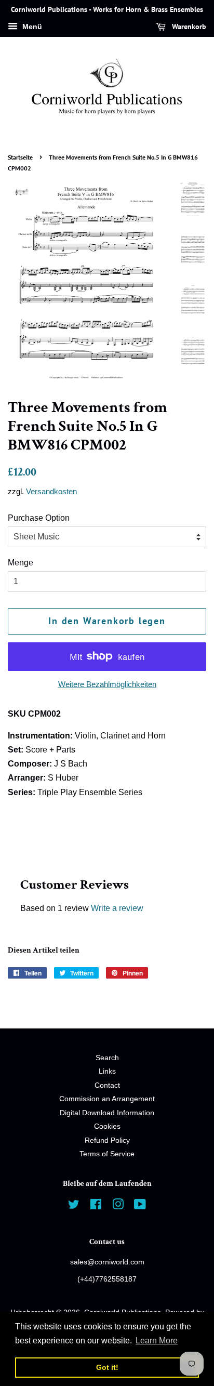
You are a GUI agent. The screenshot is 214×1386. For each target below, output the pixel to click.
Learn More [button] (157, 1340)
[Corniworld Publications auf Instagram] (118, 1206)
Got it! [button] (107, 1367)
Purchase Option (39, 517)
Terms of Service (107, 1154)
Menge (20, 562)
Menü (31, 26)
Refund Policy (107, 1140)
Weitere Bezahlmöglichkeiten (107, 684)
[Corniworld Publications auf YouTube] (140, 1206)
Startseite (20, 157)
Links (107, 1071)
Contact (107, 1085)
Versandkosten (51, 491)
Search (107, 1058)
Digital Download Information (107, 1113)
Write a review (117, 908)
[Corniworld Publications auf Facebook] (96, 1206)
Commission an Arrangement (107, 1099)
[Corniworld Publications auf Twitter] (73, 1206)
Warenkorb (188, 26)
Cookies (107, 1126)
